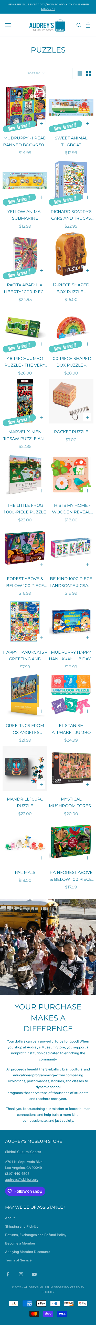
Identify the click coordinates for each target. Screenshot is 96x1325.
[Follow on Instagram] (21, 1274)
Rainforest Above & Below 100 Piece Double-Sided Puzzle (71, 876)
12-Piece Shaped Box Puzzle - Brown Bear (71, 288)
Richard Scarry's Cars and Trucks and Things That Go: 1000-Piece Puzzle (71, 215)
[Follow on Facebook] (7, 1274)
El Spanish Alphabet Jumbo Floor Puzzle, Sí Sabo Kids (71, 729)
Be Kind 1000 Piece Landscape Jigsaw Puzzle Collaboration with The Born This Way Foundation (71, 582)
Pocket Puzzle (71, 431)
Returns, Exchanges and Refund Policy (35, 1234)
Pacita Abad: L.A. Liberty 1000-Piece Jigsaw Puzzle (25, 288)
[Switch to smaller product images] (88, 73)
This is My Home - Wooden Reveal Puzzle (71, 509)
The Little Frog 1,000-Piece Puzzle (25, 509)
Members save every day (26, 4)
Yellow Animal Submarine (25, 215)
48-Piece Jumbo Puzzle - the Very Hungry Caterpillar (25, 362)
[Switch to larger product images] (80, 73)
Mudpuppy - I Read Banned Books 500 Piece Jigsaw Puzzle (25, 142)
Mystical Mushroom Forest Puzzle (71, 803)
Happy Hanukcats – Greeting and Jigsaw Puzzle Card (25, 656)
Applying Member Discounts (27, 1251)
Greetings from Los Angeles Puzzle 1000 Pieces (25, 729)
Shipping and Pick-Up (21, 1226)
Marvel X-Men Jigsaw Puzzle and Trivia (25, 435)
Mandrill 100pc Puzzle (25, 802)
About (10, 1218)
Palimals (25, 872)
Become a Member (20, 1243)
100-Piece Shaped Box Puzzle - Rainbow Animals (71, 362)
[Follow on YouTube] (34, 1274)
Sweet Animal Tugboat (71, 141)
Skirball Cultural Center (23, 1151)
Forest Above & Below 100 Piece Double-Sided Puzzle (25, 582)
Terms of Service (18, 1260)
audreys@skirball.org (21, 1179)
